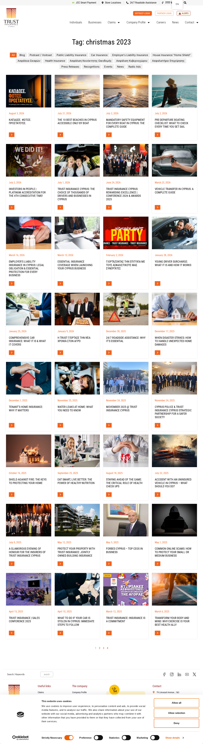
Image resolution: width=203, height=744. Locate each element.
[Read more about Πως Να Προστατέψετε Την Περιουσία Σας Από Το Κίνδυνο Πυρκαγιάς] (11, 494)
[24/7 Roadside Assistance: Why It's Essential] (125, 309)
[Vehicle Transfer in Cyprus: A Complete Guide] (174, 160)
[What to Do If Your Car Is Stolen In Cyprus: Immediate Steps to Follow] (77, 589)
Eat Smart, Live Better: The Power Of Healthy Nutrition (76, 481)
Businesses (94, 22)
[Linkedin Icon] (179, 674)
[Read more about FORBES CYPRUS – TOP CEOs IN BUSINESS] (109, 563)
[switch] (98, 737)
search (47, 674)
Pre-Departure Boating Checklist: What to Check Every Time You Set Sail (171, 123)
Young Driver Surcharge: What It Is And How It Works (173, 263)
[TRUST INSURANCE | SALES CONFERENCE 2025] (28, 589)
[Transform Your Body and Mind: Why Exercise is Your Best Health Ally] (174, 589)
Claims (112, 22)
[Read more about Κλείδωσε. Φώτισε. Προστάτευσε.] (11, 134)
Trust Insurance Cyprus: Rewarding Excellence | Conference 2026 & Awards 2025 (123, 194)
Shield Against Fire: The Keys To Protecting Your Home (27, 481)
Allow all (176, 702)
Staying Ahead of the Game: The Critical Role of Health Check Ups (124, 483)
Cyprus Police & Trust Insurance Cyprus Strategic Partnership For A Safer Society (173, 412)
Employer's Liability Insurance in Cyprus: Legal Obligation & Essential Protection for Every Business (26, 268)
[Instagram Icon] (172, 674)
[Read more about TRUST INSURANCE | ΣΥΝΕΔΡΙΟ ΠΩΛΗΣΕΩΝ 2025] (11, 633)
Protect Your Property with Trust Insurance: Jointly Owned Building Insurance (76, 552)
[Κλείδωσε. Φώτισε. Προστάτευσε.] (28, 91)
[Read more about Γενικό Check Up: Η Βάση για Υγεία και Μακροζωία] (109, 494)
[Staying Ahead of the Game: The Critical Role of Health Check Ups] (125, 451)
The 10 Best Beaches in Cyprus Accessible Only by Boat (77, 121)
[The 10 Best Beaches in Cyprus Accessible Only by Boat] (77, 91)
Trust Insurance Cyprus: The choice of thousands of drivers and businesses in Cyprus (76, 194)
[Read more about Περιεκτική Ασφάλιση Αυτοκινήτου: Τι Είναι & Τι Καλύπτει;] (11, 352)
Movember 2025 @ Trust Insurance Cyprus (121, 408)
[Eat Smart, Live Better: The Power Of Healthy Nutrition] (77, 451)
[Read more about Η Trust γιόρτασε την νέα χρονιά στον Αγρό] (60, 352)
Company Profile (136, 22)
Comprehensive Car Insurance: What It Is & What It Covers (27, 341)
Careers (161, 22)
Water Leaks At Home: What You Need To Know (75, 408)
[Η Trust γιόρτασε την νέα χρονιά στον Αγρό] (77, 309)
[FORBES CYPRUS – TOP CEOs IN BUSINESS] (125, 520)
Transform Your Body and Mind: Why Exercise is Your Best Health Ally (172, 621)
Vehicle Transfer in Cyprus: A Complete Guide (174, 190)
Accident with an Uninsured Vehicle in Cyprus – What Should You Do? (173, 483)
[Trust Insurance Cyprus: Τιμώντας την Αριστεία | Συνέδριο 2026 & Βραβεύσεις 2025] (125, 160)
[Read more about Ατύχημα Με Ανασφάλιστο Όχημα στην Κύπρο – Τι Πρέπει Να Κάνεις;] (157, 494)
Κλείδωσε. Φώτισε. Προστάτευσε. (20, 121)
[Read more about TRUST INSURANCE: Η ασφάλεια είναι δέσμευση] (109, 633)
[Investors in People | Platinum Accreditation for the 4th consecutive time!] (28, 160)
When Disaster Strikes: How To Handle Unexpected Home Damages (173, 341)
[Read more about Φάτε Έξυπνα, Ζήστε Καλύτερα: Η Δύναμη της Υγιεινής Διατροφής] (60, 494)
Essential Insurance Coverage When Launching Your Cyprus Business (75, 265)
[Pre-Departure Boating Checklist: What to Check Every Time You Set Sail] (174, 91)
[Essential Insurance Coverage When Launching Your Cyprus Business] (77, 233)
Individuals (76, 22)
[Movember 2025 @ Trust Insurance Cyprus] (125, 378)
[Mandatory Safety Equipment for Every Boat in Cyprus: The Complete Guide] (125, 91)
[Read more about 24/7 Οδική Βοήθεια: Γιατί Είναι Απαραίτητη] (109, 352)
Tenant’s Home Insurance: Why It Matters (26, 408)
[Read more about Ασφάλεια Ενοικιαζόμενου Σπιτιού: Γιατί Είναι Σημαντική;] (11, 425)
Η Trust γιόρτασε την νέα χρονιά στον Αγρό (74, 339)
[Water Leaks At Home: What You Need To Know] (77, 378)
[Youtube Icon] (187, 674)
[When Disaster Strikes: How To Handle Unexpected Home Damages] (174, 309)
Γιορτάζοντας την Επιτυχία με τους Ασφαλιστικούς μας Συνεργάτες (125, 265)
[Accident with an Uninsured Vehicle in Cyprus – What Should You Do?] (174, 451)
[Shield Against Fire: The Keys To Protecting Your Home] (28, 451)
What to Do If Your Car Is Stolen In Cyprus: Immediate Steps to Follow (76, 621)
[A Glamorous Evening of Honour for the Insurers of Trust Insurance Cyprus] (28, 520)
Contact (189, 22)
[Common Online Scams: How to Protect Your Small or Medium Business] (174, 520)
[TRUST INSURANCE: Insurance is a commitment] (125, 589)
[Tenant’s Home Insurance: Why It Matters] (28, 378)
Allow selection (176, 713)
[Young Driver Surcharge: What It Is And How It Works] (174, 233)
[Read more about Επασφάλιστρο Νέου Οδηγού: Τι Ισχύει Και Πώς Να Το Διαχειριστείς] (157, 283)
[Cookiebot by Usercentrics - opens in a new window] (20, 737)
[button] (185, 2)
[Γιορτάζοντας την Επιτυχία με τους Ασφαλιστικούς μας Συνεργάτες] (125, 233)
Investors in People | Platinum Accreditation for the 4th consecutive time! (27, 192)
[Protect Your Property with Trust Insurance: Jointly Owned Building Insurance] (77, 520)
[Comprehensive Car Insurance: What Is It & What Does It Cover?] (28, 309)
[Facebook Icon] (164, 674)
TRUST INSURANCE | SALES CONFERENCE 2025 (24, 619)
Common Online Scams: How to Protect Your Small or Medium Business (173, 552)
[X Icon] (194, 674)
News (175, 22)
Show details (172, 737)
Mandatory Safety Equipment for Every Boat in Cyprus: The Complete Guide (125, 123)
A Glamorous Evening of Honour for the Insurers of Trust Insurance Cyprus (27, 552)
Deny (176, 723)
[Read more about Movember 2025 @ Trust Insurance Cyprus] (109, 425)
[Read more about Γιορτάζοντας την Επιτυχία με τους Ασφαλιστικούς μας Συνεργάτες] (109, 283)
